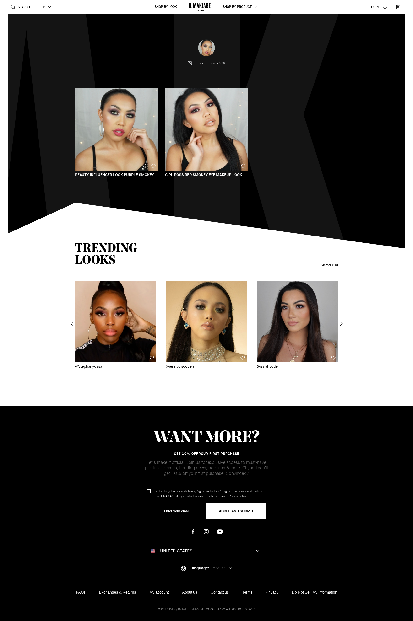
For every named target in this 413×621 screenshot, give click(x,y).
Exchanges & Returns (117, 592)
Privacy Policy (237, 496)
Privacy (272, 592)
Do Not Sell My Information (314, 592)
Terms (219, 496)
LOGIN (374, 7)
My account (159, 592)
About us (189, 592)
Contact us (220, 592)
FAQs (81, 592)
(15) (329, 265)
